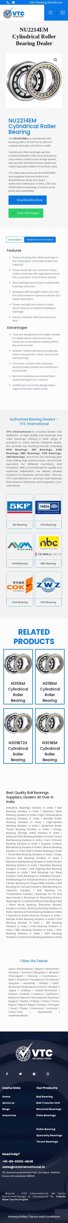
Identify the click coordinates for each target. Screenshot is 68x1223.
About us (8, 1103)
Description (15, 239)
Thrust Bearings (47, 1141)
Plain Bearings (46, 1115)
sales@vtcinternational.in (23, 1167)
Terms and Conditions (44, 1216)
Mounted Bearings (48, 1109)
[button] (56, 60)
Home (6, 1096)
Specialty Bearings (49, 1135)
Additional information (40, 239)
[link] (19, 511)
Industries (9, 1115)
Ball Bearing (44, 1096)
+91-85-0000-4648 (17, 1161)
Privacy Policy (17, 1216)
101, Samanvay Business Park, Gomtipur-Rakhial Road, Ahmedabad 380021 (31, 1174)
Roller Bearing (45, 1129)
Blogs (6, 1109)
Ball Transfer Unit (48, 1103)
